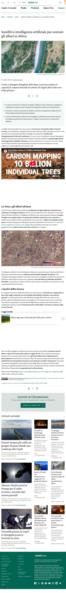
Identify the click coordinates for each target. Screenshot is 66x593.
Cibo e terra (50, 12)
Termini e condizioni (24, 576)
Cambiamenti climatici (28, 383)
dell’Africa (57, 131)
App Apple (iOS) (6, 561)
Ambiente (4, 12)
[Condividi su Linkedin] (37, 96)
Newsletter (14, 2)
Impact (61, 8)
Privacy (20, 569)
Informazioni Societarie (22, 573)
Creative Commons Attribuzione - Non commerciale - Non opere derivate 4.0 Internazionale (36, 379)
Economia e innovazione (26, 12)
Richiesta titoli (6, 574)
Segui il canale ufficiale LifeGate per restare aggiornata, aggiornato (39, 371)
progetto (34, 136)
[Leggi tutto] (63, 416)
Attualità (4, 556)
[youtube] (49, 583)
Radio (23, 8)
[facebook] (35, 583)
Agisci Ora (48, 8)
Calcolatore (5, 579)
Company (21, 556)
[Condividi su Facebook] (29, 96)
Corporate (5, 576)
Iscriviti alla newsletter (31, 405)
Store (8, 2)
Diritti (10, 12)
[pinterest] (42, 583)
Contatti (20, 559)
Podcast (35, 8)
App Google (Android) (5, 565)
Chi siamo (21, 561)
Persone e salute (60, 12)
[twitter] (39, 583)
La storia (21, 564)
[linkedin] (56, 583)
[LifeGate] (33, 2)
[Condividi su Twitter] (33, 96)
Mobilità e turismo (39, 12)
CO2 (37, 300)
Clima (3, 459)
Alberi (45, 383)
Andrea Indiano (18, 80)
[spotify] (46, 583)
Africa (37, 383)
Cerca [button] (24, 3)
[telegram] (60, 583)
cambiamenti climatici (50, 141)
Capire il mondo (8, 8)
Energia (15, 12)
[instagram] (53, 583)
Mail (19, 567)
